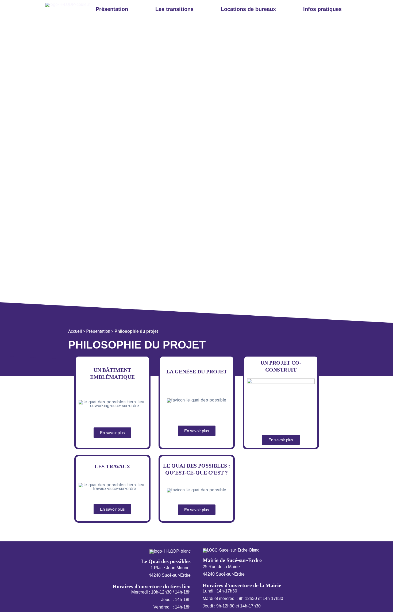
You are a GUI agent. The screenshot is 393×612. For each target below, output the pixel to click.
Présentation (98, 331)
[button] (113, 9)
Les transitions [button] (174, 9)
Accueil (75, 331)
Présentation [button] (112, 9)
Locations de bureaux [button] (248, 9)
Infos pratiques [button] (322, 9)
